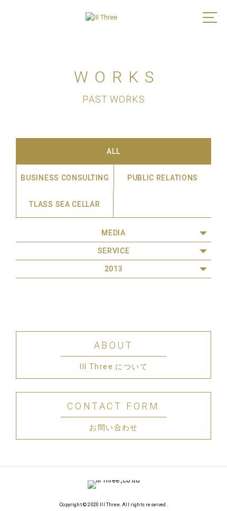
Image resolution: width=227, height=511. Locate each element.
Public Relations (162, 178)
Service (114, 251)
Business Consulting (65, 178)
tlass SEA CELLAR (64, 204)
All (113, 151)
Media (113, 233)
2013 (114, 268)
